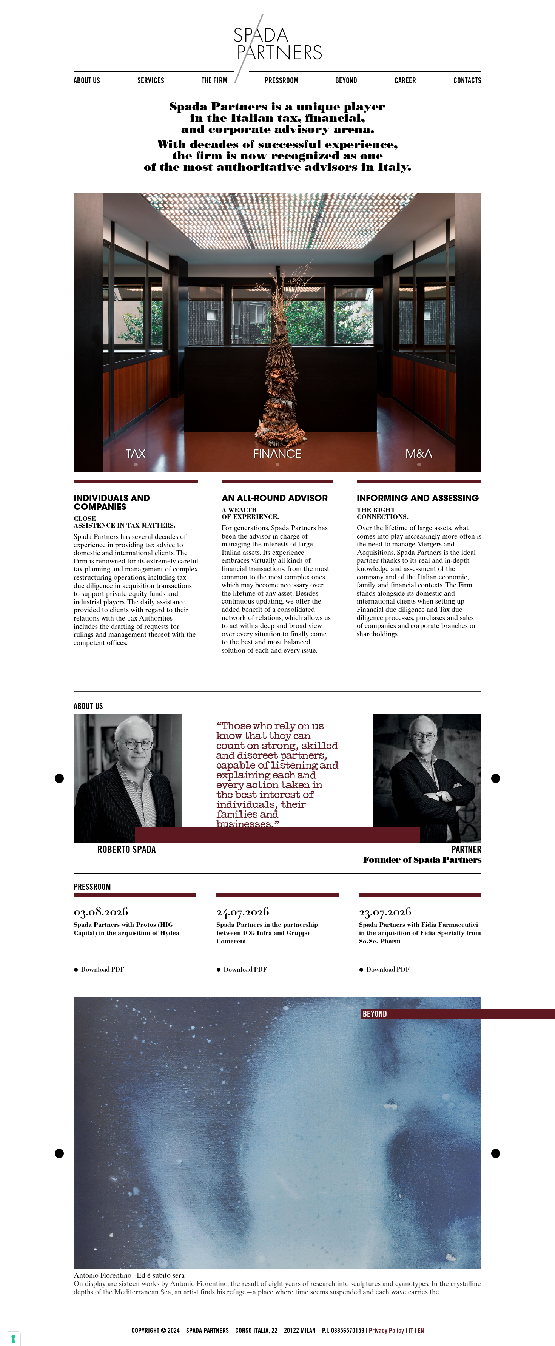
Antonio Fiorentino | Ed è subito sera (129, 1276)
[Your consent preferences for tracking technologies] (13, 1339)
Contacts (467, 81)
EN (421, 1331)
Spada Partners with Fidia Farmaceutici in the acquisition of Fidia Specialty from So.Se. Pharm (420, 933)
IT (411, 1331)
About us (87, 81)
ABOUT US (88, 707)
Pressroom (281, 81)
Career (405, 81)
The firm (214, 81)
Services (150, 81)
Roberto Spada (126, 850)
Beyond (346, 81)
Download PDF (102, 969)
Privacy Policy (386, 1331)
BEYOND (375, 1015)
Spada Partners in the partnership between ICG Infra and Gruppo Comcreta (267, 933)
